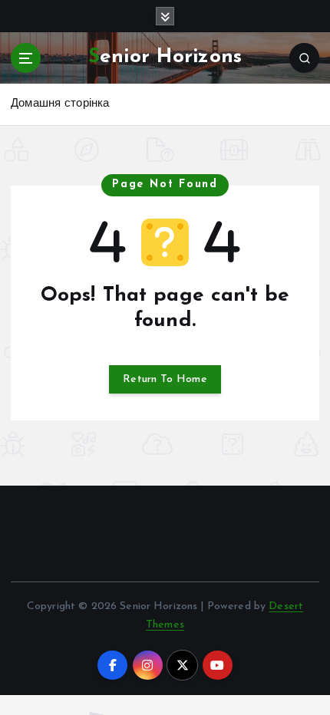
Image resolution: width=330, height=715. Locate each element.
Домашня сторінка (60, 104)
